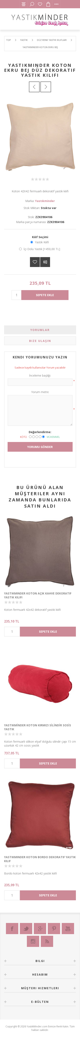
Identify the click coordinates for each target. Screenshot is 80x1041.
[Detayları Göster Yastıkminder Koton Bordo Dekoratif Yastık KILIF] (40, 815)
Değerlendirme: (40, 432)
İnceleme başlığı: (40, 375)
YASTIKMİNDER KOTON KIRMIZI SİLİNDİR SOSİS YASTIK (37, 727)
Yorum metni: (40, 392)
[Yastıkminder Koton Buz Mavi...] (34, 87)
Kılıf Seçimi (40, 237)
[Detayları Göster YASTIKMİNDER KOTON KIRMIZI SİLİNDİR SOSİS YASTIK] (40, 683)
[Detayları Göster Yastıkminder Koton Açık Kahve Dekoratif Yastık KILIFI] (40, 551)
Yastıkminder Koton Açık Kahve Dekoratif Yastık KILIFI (37, 595)
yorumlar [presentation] (40, 330)
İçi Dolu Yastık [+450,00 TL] (42, 249)
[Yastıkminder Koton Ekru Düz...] (45, 87)
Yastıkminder (45, 201)
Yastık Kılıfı (42, 242)
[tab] (40, 329)
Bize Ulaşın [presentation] (40, 341)
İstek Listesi (40, 4)
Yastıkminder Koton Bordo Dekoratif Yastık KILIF (40, 859)
